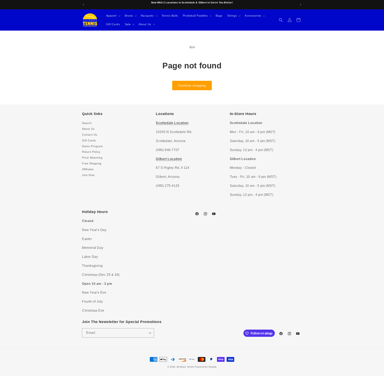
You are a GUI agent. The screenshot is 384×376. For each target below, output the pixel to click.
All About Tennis (185, 367)
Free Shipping (91, 163)
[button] (113, 15)
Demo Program (92, 146)
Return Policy (91, 151)
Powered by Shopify (206, 367)
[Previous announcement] (83, 4)
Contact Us (89, 134)
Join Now (88, 174)
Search (87, 123)
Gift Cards (89, 140)
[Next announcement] (300, 4)
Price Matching (92, 157)
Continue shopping (192, 85)
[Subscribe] (149, 333)
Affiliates (88, 169)
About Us (88, 128)
